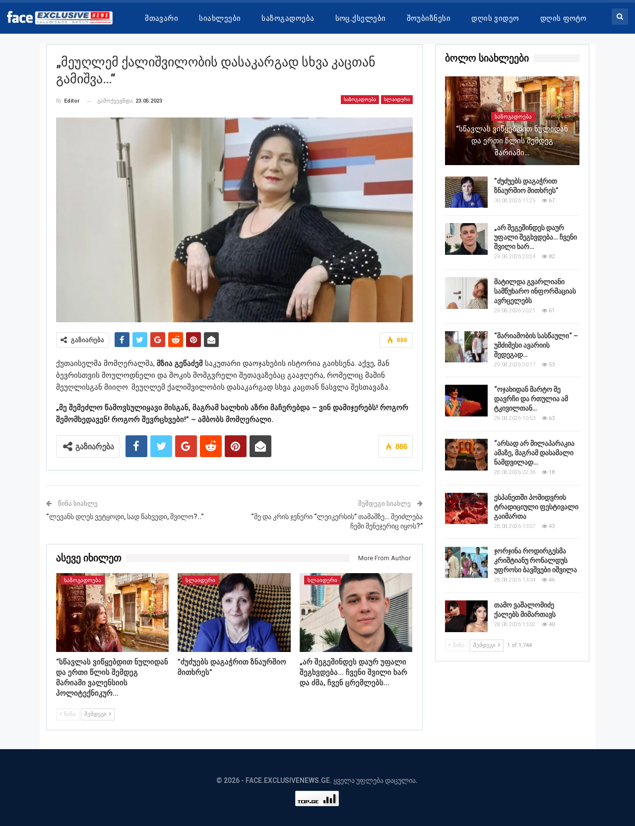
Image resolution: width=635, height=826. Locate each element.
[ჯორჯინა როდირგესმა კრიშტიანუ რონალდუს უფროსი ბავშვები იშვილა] (466, 562)
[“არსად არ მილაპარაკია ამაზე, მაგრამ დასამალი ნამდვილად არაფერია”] (466, 455)
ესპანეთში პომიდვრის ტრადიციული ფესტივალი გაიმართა (536, 506)
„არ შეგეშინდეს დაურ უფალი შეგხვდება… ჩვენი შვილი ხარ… (535, 237)
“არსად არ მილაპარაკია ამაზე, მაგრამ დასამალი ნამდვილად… (534, 452)
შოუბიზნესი (429, 18)
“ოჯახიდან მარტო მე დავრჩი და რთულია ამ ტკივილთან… (531, 398)
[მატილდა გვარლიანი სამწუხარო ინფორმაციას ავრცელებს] (466, 293)
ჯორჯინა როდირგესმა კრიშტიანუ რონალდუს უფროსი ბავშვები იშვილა (535, 560)
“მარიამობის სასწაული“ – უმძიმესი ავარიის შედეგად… (536, 345)
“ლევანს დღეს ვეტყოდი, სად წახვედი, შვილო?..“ (125, 517)
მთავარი (161, 18)
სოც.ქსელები (360, 18)
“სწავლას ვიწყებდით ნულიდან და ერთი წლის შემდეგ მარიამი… (512, 140)
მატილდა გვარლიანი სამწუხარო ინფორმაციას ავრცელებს (535, 291)
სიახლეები (220, 18)
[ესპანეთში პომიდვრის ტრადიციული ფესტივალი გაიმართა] (466, 509)
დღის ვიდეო (495, 18)
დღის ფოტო (563, 18)
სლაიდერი (397, 99)
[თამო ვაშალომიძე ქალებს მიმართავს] (466, 616)
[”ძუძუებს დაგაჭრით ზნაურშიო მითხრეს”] (234, 612)
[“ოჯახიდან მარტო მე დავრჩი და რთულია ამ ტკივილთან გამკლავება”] (466, 400)
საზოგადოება (287, 18)
